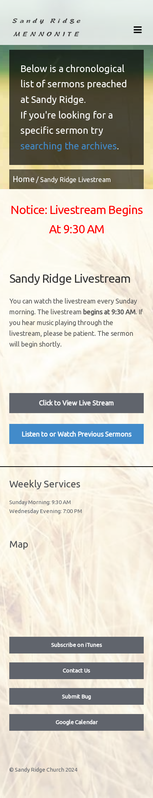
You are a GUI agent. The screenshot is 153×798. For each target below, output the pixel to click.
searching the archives (68, 145)
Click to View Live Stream (76, 402)
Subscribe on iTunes (76, 645)
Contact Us (76, 670)
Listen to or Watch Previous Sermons (76, 434)
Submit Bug (76, 696)
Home (24, 179)
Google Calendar (77, 722)
